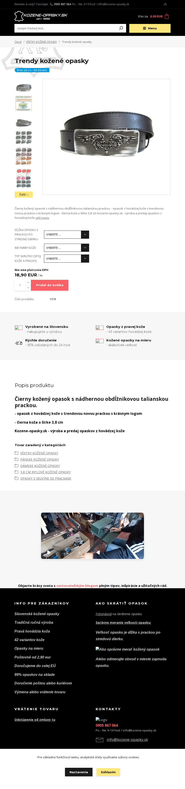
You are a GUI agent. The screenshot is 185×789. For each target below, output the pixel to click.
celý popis (42, 218)
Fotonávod (104, 614)
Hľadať (121, 28)
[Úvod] (41, 16)
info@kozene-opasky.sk (127, 739)
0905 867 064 (62, 4)
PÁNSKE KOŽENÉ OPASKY (39, 459)
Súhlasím (108, 772)
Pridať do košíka (49, 285)
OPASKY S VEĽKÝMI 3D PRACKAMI (45, 478)
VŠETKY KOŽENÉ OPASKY (41, 42)
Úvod (17, 42)
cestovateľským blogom (77, 585)
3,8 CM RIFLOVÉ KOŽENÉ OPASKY (45, 472)
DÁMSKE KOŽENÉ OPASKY (40, 466)
